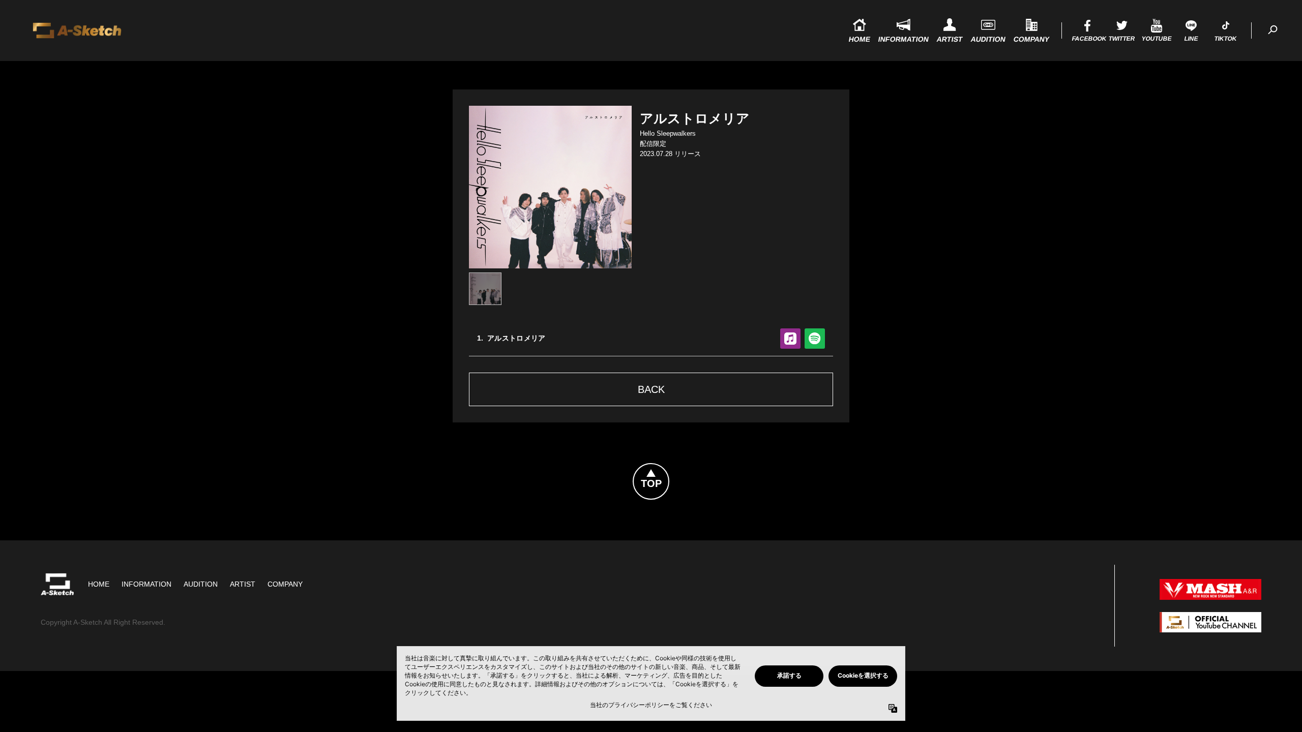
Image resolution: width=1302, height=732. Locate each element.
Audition (201, 584)
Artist (242, 584)
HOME (98, 584)
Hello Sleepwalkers (668, 133)
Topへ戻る (668, 470)
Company (285, 584)
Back (651, 389)
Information (146, 584)
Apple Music (790, 338)
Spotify (815, 338)
